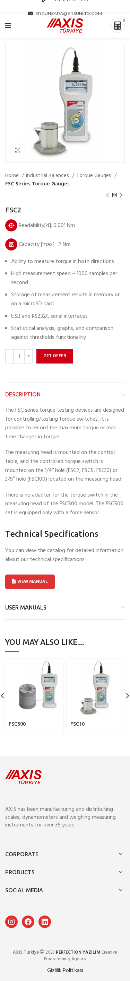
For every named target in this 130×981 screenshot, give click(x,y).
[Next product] (121, 195)
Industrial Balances (48, 176)
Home (12, 176)
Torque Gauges (94, 176)
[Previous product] (107, 195)
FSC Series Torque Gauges (37, 184)
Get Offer (54, 356)
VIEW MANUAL (32, 581)
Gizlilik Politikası (65, 970)
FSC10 (77, 724)
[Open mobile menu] (8, 26)
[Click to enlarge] (18, 150)
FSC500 (17, 724)
